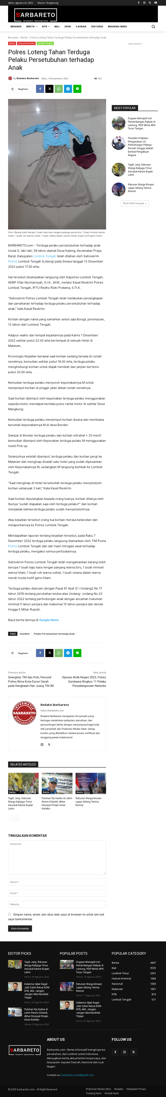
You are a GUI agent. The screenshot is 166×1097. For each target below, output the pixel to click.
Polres (12, 261)
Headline (25, 633)
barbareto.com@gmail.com (77, 1075)
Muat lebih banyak (133, 203)
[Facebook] (138, 3)
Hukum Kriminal (26, 43)
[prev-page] (10, 818)
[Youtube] (155, 3)
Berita (24, 37)
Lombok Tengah (45, 43)
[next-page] (17, 818)
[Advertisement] (135, 66)
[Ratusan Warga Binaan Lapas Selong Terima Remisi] (91, 783)
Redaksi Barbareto (28, 78)
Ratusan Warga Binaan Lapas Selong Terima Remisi (88, 802)
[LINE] (77, 89)
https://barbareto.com (52, 710)
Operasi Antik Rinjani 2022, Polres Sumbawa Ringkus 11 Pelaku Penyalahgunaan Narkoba (84, 681)
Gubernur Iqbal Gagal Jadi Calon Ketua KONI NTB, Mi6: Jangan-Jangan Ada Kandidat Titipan (36, 991)
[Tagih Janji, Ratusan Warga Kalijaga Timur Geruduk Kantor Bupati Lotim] (23, 783)
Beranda (13, 37)
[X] (150, 3)
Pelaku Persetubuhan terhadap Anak (54, 633)
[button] (153, 26)
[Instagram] (144, 3)
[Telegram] (68, 89)
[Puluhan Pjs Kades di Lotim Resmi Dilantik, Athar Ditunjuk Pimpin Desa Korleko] (57, 783)
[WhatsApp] (59, 89)
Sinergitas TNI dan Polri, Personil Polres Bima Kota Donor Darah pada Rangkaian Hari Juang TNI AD (31, 681)
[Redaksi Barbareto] (10, 78)
